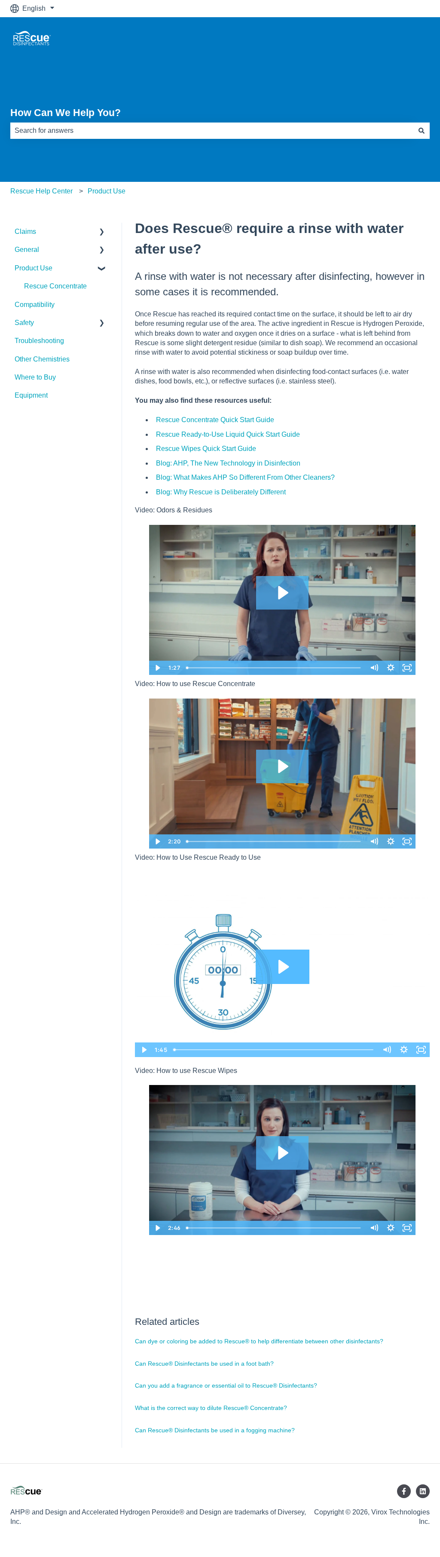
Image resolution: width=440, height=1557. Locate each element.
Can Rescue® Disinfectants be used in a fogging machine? (215, 1430)
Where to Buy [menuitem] (35, 377)
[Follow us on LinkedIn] (423, 1491)
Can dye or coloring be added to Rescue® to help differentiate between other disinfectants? (259, 1341)
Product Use (106, 191)
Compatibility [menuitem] (35, 304)
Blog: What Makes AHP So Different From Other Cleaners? (245, 477)
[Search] (421, 131)
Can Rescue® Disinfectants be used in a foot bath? (204, 1363)
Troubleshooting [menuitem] (39, 340)
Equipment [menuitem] (31, 395)
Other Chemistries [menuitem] (42, 359)
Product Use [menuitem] (33, 268)
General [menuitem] (27, 249)
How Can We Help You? (65, 112)
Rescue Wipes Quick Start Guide (206, 448)
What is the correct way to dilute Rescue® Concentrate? (211, 1407)
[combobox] (211, 131)
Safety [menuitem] (24, 322)
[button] (102, 232)
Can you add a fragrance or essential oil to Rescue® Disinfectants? (226, 1385)
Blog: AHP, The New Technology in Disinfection (228, 463)
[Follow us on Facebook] (404, 1491)
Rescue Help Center (41, 191)
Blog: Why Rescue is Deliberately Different (221, 492)
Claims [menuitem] (25, 231)
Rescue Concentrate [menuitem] (55, 286)
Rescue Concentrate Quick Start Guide (215, 419)
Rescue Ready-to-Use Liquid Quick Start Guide (228, 434)
